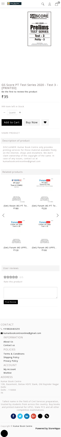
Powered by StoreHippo (47, 428)
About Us (8, 341)
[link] (47, 416)
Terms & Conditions (14, 353)
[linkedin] (26, 416)
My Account (10, 369)
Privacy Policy (11, 360)
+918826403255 (11, 329)
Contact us (9, 345)
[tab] (43, 4)
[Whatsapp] (40, 416)
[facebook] (13, 416)
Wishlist (8, 372)
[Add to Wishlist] (45, 122)
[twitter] (20, 416)
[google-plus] (33, 416)
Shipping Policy (11, 357)
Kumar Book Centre (22, 426)
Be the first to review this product (19, 91)
